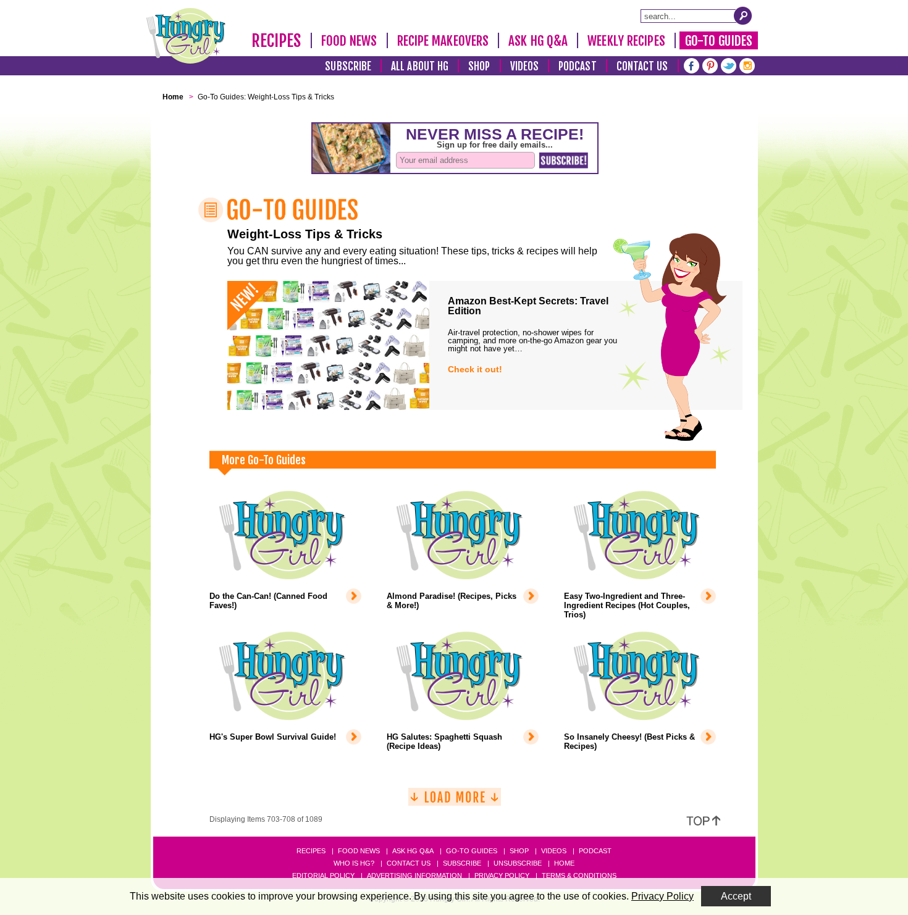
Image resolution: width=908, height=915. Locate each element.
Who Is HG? (354, 863)
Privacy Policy (501, 875)
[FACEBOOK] (691, 64)
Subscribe (348, 66)
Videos (524, 66)
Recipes (276, 40)
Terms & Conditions (579, 875)
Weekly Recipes (626, 41)
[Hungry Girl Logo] (185, 36)
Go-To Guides (718, 41)
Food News (349, 41)
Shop (479, 66)
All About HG (419, 66)
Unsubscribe (518, 863)
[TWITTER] (728, 64)
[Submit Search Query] (743, 15)
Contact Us (642, 66)
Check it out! (475, 369)
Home (564, 863)
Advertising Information (414, 875)
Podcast (577, 66)
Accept (736, 896)
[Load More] (454, 802)
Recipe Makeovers (443, 41)
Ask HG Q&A (538, 41)
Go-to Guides (471, 850)
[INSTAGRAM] (747, 64)
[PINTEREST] (710, 64)
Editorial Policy (323, 875)
